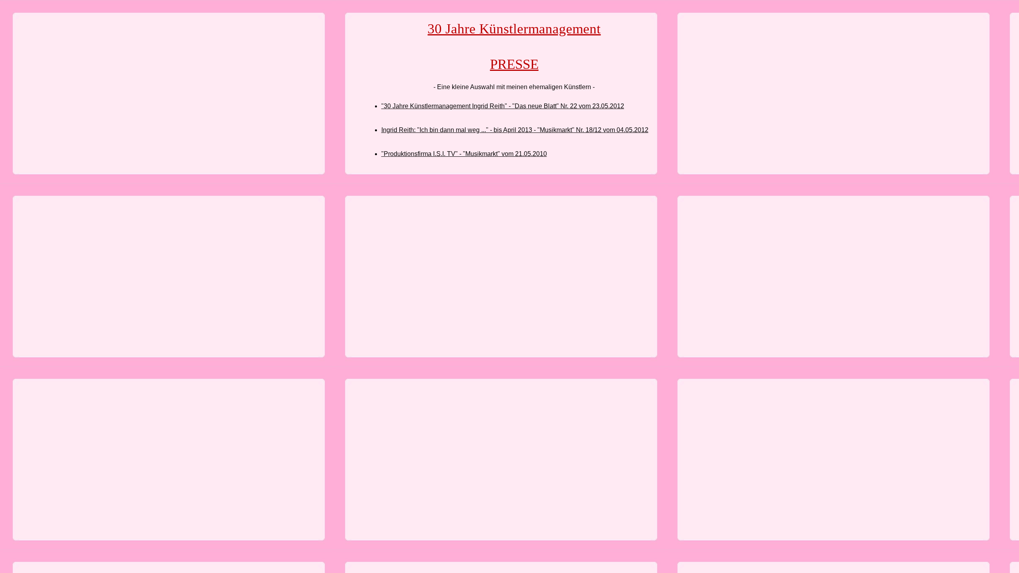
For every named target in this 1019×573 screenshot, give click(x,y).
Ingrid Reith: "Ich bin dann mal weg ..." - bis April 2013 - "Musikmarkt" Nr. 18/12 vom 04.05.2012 (514, 130)
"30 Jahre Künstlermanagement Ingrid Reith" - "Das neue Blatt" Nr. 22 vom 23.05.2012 (502, 106)
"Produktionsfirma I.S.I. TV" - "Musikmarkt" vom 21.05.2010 (464, 153)
